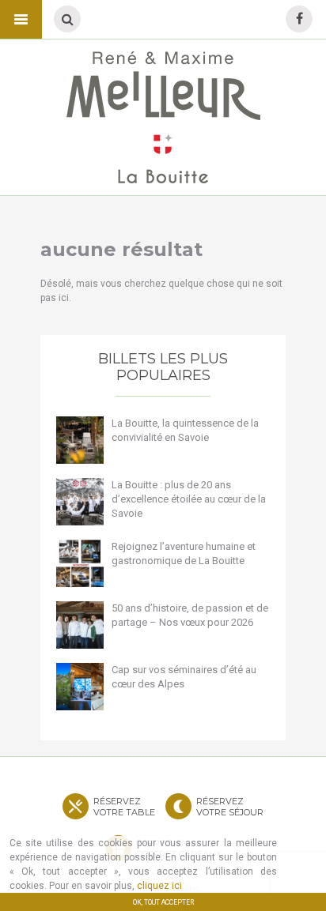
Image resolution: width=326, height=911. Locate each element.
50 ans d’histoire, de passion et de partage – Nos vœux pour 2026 (190, 615)
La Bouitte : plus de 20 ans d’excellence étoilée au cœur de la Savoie (189, 499)
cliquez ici (159, 885)
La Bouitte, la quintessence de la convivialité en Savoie (185, 430)
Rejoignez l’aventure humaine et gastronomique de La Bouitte (184, 553)
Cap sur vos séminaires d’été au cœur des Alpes (184, 677)
